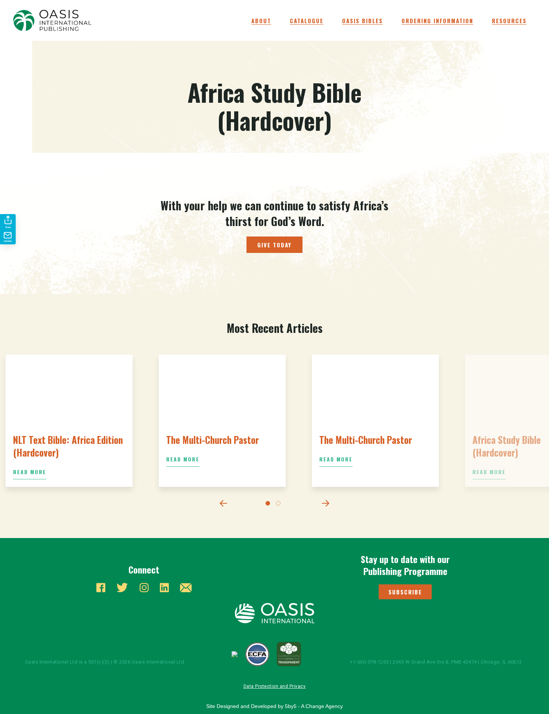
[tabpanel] (69, 420)
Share (8, 227)
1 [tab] (269, 505)
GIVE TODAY (274, 245)
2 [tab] (279, 505)
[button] (405, 591)
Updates (8, 240)
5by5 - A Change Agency (314, 706)
